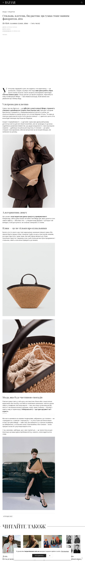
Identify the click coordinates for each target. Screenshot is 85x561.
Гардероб (11, 12)
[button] (82, 558)
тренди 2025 (7, 516)
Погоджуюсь (39, 555)
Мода (4, 12)
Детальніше (65, 551)
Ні (49, 555)
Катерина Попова (12, 27)
